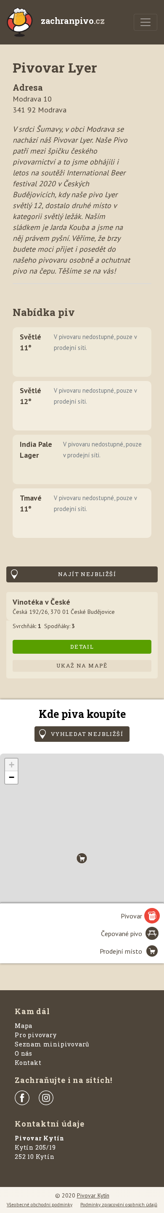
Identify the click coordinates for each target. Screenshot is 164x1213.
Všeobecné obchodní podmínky (39, 1205)
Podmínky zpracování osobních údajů (118, 1205)
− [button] (11, 777)
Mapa (23, 1026)
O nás (23, 1053)
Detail (82, 646)
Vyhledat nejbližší (87, 734)
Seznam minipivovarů (52, 1044)
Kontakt (28, 1063)
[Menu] (145, 22)
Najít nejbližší (87, 574)
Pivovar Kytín (93, 1195)
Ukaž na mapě (82, 665)
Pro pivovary (36, 1035)
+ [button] (11, 764)
